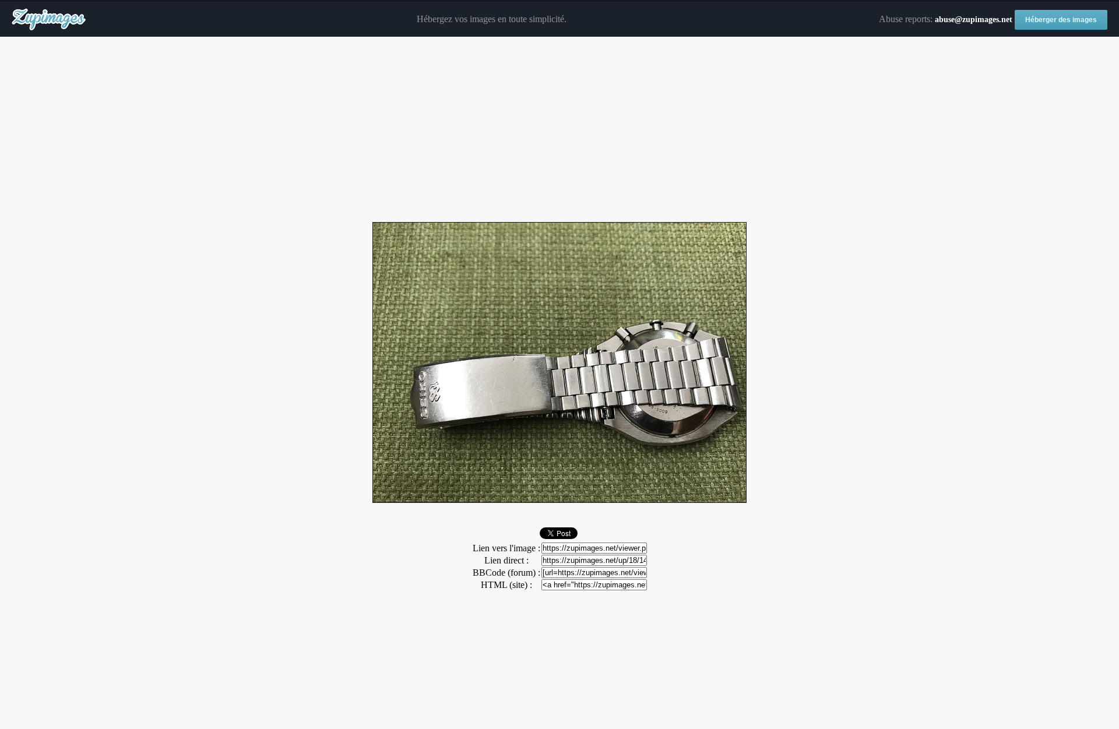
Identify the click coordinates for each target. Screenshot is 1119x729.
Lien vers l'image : (506, 548)
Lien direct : (506, 560)
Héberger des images (1061, 20)
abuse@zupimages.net (973, 19)
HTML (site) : (506, 585)
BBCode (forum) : (506, 572)
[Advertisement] (559, 130)
